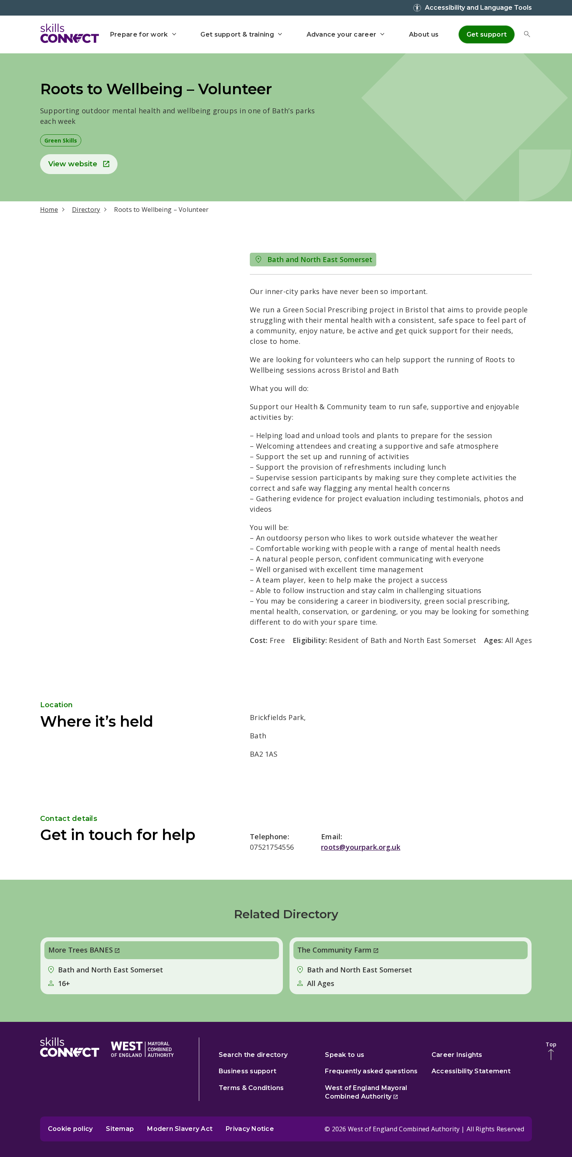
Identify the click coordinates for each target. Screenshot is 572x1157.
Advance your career (342, 34)
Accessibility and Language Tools (478, 7)
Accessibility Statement (471, 1071)
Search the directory (253, 1054)
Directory (86, 209)
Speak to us (344, 1054)
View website (72, 164)
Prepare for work (139, 34)
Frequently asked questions (371, 1071)
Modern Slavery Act (179, 1128)
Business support (247, 1071)
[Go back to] (142, 1047)
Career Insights (457, 1054)
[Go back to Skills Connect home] (69, 1047)
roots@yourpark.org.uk (360, 847)
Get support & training (237, 34)
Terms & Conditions (251, 1088)
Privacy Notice (250, 1128)
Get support (487, 34)
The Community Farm (334, 949)
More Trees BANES (80, 949)
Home (49, 209)
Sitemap (120, 1128)
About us (424, 34)
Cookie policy (70, 1128)
